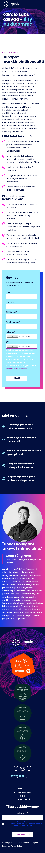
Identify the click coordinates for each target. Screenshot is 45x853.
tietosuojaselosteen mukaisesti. (24, 825)
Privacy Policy (16, 846)
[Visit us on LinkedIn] (29, 768)
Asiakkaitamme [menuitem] (22, 792)
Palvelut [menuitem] (22, 789)
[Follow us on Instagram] (22, 768)
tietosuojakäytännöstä (16, 368)
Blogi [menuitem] (22, 796)
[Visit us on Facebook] (16, 768)
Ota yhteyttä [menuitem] (22, 799)
